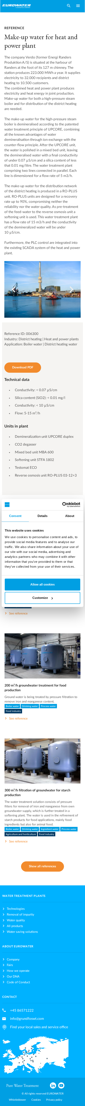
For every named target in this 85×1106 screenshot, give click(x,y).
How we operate (18, 970)
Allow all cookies (42, 584)
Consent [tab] (15, 516)
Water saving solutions (22, 931)
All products (15, 926)
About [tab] (69, 516)
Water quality (16, 920)
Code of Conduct (18, 982)
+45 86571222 (22, 1010)
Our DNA (13, 976)
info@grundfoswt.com (27, 1018)
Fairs (10, 965)
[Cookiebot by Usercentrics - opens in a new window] (62, 504)
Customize (40, 597)
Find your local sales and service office (39, 1027)
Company (13, 959)
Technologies (16, 908)
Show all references (42, 866)
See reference (18, 613)
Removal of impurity (20, 914)
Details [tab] (43, 516)
